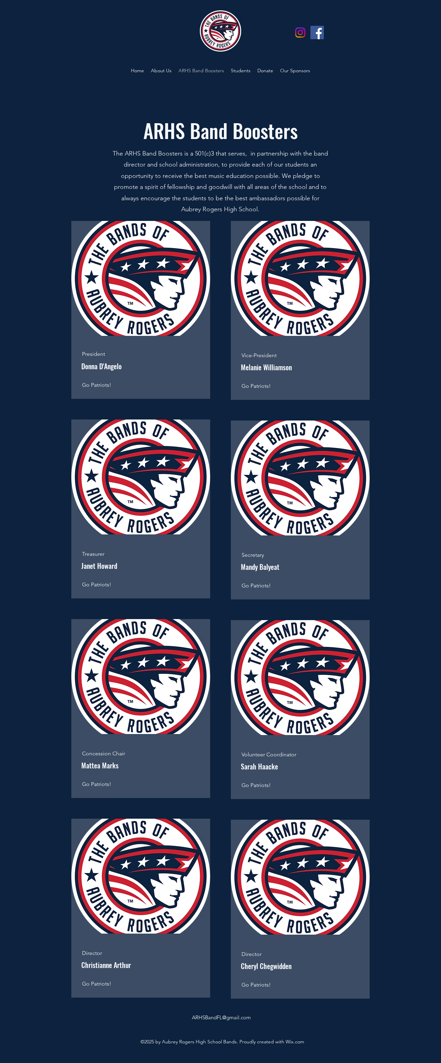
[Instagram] (300, 32)
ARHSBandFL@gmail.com (221, 1017)
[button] (161, 70)
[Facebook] (317, 32)
